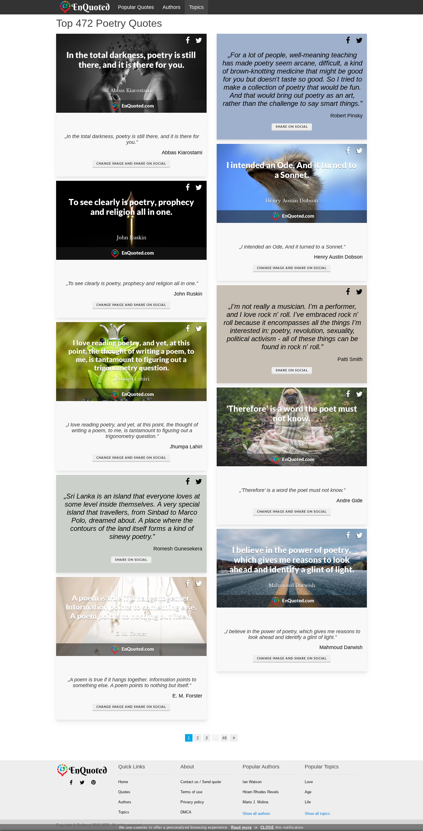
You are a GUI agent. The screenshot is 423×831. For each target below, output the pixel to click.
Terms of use (191, 792)
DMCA (185, 812)
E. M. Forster (187, 696)
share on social (131, 559)
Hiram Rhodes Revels (261, 792)
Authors (171, 7)
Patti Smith (350, 359)
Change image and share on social (131, 163)
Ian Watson (252, 782)
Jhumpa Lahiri (186, 447)
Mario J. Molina (255, 802)
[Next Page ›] (234, 738)
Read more (241, 827)
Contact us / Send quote (200, 782)
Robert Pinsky (346, 116)
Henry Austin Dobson (338, 257)
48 (224, 738)
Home (123, 782)
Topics (196, 7)
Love (309, 782)
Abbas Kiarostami (182, 152)
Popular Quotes (136, 7)
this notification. (282, 827)
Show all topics (317, 813)
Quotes (124, 792)
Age (308, 792)
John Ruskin (188, 294)
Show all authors (256, 813)
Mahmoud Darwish (341, 647)
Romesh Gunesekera (177, 549)
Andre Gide (349, 500)
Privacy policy (192, 802)
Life (308, 802)
